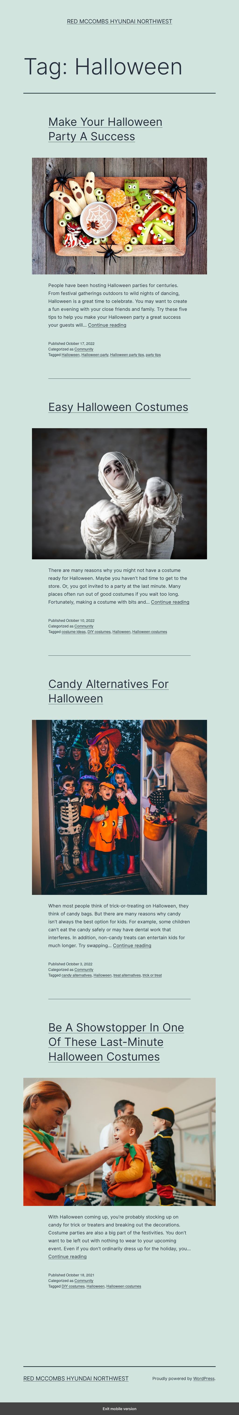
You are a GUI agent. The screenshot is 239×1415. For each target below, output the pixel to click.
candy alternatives (77, 975)
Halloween (71, 354)
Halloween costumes (149, 631)
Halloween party (94, 354)
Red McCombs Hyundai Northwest (119, 21)
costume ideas (74, 631)
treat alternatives (127, 975)
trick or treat (152, 975)
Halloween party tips (127, 354)
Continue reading (107, 325)
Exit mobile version (120, 1408)
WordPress (203, 1378)
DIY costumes (99, 631)
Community (83, 349)
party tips (153, 354)
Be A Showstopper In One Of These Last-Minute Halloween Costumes (116, 1041)
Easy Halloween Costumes (118, 407)
